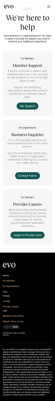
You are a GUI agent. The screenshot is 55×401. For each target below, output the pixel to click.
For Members (9, 280)
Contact (6, 301)
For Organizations (11, 286)
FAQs (5, 292)
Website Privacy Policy (13, 316)
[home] (9, 6)
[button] (48, 7)
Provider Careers (10, 306)
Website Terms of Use (13, 321)
